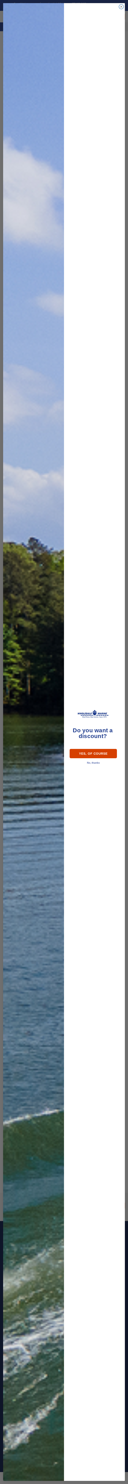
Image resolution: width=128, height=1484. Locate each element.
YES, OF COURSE (93, 753)
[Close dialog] (121, 6)
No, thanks (93, 762)
